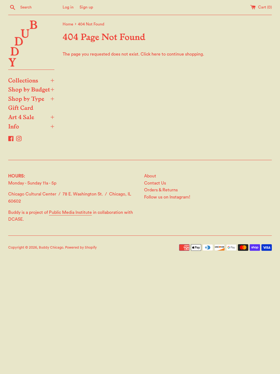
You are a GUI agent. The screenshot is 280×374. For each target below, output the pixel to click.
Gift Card (20, 107)
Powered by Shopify (81, 247)
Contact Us (155, 183)
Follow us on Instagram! (167, 197)
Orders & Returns (161, 190)
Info (31, 126)
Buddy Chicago (51, 247)
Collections (31, 80)
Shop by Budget (31, 89)
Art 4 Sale (31, 116)
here (156, 54)
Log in (68, 7)
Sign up (86, 7)
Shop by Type (31, 98)
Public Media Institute (70, 212)
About (150, 176)
